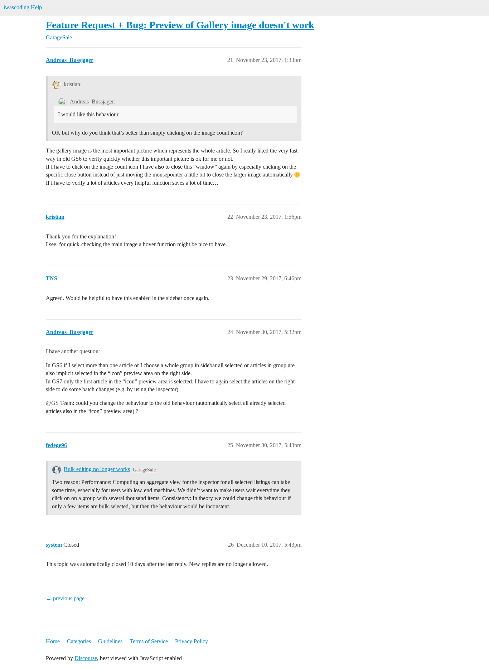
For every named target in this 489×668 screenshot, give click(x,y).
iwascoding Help (23, 7)
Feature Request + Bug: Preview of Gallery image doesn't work (180, 24)
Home (53, 641)
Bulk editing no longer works (97, 469)
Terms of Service (149, 641)
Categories (79, 641)
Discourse (85, 658)
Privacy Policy (191, 641)
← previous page (65, 598)
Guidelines (110, 641)
